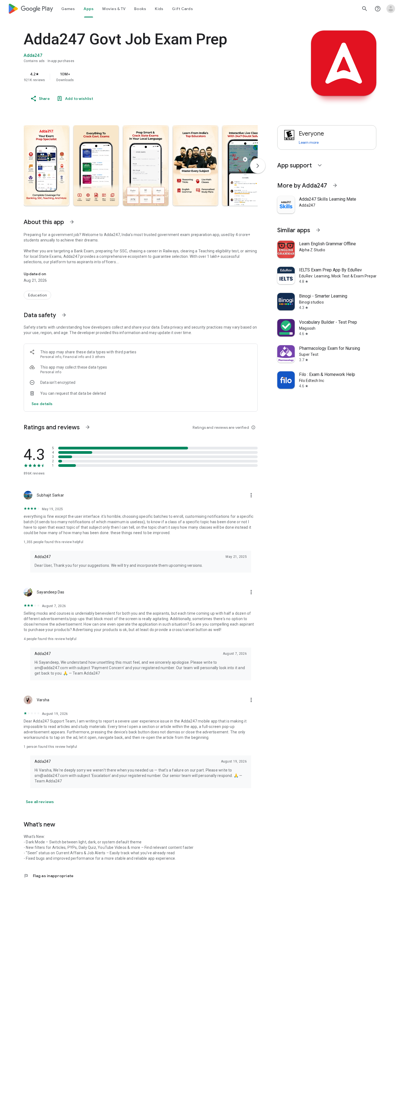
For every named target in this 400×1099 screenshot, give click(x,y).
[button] (46, 165)
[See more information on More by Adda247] (334, 185)
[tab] (68, 8)
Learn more (309, 142)
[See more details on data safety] (42, 403)
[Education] (37, 295)
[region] (132, 77)
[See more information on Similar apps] (318, 230)
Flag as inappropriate (48, 875)
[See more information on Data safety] (63, 315)
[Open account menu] (390, 8)
